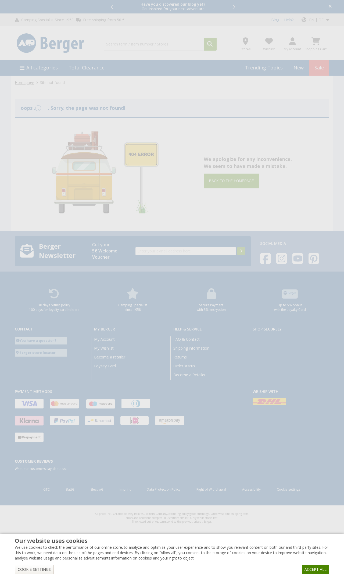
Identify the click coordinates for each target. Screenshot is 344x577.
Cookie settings (288, 489)
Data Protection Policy (163, 489)
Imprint (125, 489)
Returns (180, 357)
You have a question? (38, 341)
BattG (70, 489)
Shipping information (191, 348)
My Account (104, 339)
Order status (184, 366)
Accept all (315, 569)
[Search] (210, 44)
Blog (275, 20)
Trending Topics (264, 68)
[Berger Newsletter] (241, 251)
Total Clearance (87, 68)
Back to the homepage (231, 181)
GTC (46, 489)
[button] (112, 6)
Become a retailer (109, 357)
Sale (319, 68)
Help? (288, 20)
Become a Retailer (189, 375)
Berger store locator (37, 353)
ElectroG (97, 489)
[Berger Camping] (56, 43)
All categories (42, 68)
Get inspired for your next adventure (173, 6)
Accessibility (251, 489)
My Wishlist (104, 348)
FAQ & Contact (186, 339)
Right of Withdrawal (211, 489)
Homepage (24, 82)
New (298, 68)
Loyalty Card (105, 366)
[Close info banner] (330, 7)
